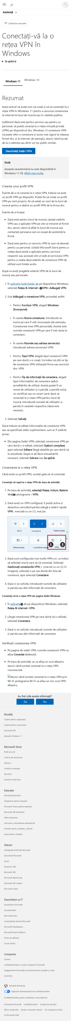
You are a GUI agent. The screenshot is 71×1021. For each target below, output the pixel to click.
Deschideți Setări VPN (19, 151)
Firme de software (11, 938)
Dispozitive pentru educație (15, 801)
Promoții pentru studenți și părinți (18, 828)
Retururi (7, 763)
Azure (6, 861)
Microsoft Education (12, 795)
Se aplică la (10, 61)
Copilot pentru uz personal (15, 725)
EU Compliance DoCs (54, 1009)
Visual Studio (9, 943)
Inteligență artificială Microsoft (17, 850)
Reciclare (8, 774)
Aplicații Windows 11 (13, 736)
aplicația (15, 604)
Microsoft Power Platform (14, 932)
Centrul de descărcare (13, 757)
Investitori (8, 976)
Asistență (8, 12)
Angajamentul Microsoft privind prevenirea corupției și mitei (29, 970)
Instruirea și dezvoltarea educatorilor (19, 823)
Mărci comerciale (11, 1009)
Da (25, 701)
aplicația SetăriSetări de (24, 283)
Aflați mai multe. (34, 173)
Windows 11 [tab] (13, 81)
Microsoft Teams (11, 888)
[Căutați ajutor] (12, 4)
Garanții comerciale (12, 779)
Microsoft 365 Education (14, 812)
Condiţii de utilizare (48, 1004)
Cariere (7, 959)
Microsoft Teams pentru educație (18, 806)
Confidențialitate (31, 1004)
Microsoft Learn (10, 915)
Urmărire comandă (12, 768)
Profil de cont (9, 752)
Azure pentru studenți (13, 834)
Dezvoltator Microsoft (13, 904)
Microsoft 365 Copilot (13, 883)
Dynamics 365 (10, 866)
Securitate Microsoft (12, 855)
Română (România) (17, 985)
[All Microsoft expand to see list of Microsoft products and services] (4, 5)
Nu (45, 701)
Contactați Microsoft (12, 1004)
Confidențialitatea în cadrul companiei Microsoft (24, 964)
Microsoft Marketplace (13, 926)
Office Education (11, 817)
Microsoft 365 (10, 730)
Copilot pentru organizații (15, 719)
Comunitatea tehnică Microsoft (17, 921)
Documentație (10, 910)
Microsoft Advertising (13, 877)
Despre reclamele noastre (32, 1009)
